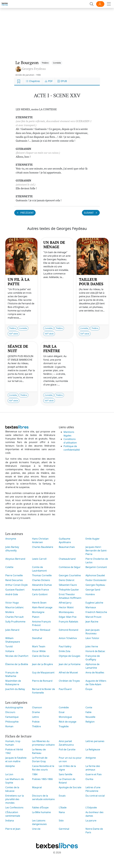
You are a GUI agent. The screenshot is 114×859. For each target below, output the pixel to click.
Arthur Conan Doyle (16, 584)
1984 (34, 774)
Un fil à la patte (19, 281)
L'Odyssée (91, 807)
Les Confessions (14, 807)
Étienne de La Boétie (16, 664)
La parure (91, 820)
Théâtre (45, 62)
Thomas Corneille (42, 575)
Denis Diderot (66, 580)
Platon (35, 616)
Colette (9, 567)
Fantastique (12, 717)
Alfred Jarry (65, 602)
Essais (62, 795)
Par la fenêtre (51, 348)
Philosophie (12, 721)
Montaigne (38, 612)
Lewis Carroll (39, 558)
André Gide (11, 594)
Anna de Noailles (95, 672)
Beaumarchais (67, 547)
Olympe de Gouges (69, 656)
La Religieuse (93, 749)
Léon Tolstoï (92, 638)
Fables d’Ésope (40, 807)
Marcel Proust (93, 616)
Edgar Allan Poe (67, 616)
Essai (61, 712)
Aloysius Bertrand (15, 558)
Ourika (89, 779)
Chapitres (34, 81)
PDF (50, 81)
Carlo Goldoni (40, 594)
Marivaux (91, 607)
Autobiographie (14, 707)
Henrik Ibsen (39, 602)
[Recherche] (91, 4)
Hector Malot (66, 607)
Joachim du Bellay (15, 689)
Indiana (9, 820)
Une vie (36, 828)
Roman (9, 726)
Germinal (64, 828)
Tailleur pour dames (91, 281)
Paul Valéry (65, 646)
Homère (90, 594)
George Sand (93, 589)
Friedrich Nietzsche (96, 612)
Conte (89, 707)
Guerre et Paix (94, 774)
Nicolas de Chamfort (16, 656)
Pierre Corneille (14, 575)
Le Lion (9, 774)
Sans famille (65, 774)
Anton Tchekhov (68, 638)
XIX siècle (13, 333)
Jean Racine (92, 621)
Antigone (91, 757)
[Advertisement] (57, 31)
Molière (9, 612)
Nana (62, 812)
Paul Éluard (65, 689)
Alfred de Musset (68, 672)
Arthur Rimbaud (41, 629)
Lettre (35, 717)
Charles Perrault (14, 616)
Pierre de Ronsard (42, 680)
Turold (9, 646)
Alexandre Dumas (42, 584)
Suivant (89, 212)
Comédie (57, 62)
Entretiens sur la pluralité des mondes (14, 799)
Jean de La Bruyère (42, 664)
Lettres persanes (95, 741)
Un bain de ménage (54, 244)
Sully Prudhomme (15, 621)
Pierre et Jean (12, 828)
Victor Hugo (12, 602)
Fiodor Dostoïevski (96, 580)
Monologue (65, 717)
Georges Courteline (70, 575)
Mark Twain (38, 646)
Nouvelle (90, 717)
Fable (88, 712)
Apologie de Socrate (70, 787)
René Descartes (14, 580)
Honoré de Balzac (95, 651)
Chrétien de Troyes (69, 680)
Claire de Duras (40, 656)
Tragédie (64, 726)
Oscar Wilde (39, 651)
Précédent (27, 212)
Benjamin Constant (96, 567)
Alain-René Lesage (42, 607)
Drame (36, 712)
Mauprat (37, 787)
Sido (61, 820)
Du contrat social (95, 795)
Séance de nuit (18, 348)
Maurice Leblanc (14, 607)
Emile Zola (64, 651)
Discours (10, 712)
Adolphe (10, 766)
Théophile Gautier (69, 589)
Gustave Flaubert (14, 589)
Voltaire (9, 651)
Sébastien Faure (68, 584)
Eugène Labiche (94, 602)
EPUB (63, 81)
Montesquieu (66, 612)
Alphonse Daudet (95, 575)
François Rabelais (68, 621)
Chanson (37, 707)
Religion (90, 721)
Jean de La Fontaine (69, 664)
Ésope (89, 689)
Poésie (35, 721)
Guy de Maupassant (43, 672)
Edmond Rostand (68, 629)
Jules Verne (92, 646)
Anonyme (10, 538)
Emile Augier (93, 538)
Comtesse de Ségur (70, 567)
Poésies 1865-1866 (42, 779)
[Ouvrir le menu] (109, 4)
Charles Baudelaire (42, 547)
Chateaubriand (67, 558)
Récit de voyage (67, 721)
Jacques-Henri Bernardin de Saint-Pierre (96, 550)
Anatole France (40, 589)
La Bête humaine (41, 812)
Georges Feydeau (95, 584)
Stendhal (37, 638)
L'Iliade (62, 807)
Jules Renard (12, 629)
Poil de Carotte (67, 749)
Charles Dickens (41, 580)
